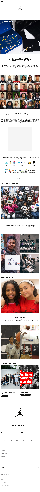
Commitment (19, 13)
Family (28, 13)
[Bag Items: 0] (38, 1)
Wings (24, 13)
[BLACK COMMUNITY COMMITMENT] (29, 380)
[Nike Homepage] (2, 1)
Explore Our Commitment (25, 394)
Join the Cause (4, 396)
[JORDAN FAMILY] (10, 381)
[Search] (36, 1)
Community (13, 13)
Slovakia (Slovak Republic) (6, 474)
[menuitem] (3, 479)
